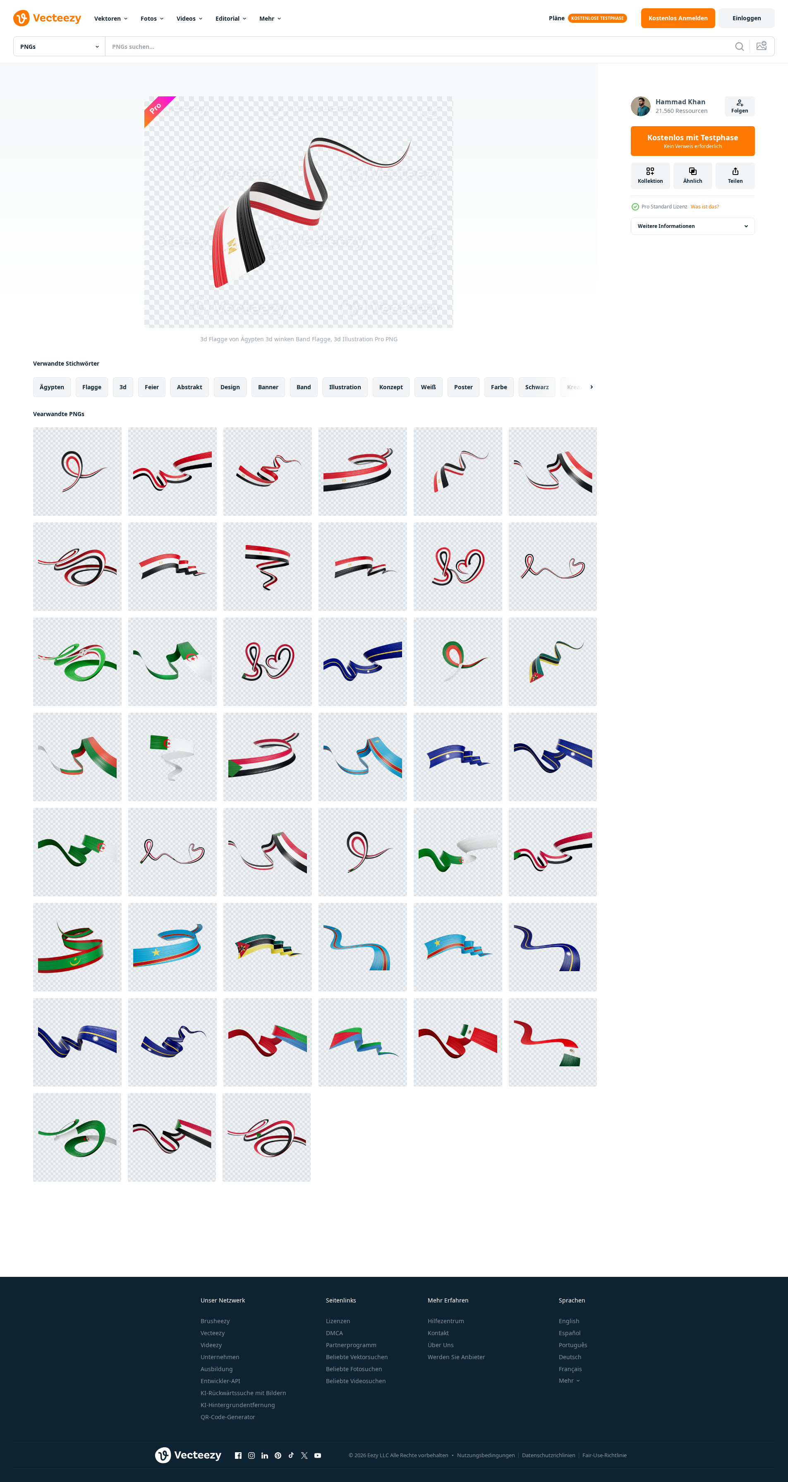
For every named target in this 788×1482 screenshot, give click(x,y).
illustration (345, 387)
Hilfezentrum (446, 1321)
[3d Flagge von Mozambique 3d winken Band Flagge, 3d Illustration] (553, 662)
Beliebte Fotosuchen (354, 1369)
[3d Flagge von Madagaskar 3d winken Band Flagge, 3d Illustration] (458, 662)
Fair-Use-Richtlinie (604, 1455)
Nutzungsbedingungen (486, 1455)
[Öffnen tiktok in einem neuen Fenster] (291, 1455)
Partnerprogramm (351, 1345)
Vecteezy (213, 1333)
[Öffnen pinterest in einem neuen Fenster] (278, 1455)
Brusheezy (215, 1321)
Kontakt (438, 1333)
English (569, 1321)
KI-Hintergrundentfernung (238, 1405)
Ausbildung (217, 1369)
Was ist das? (705, 206)
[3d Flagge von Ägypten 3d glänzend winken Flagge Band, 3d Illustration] (267, 566)
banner (268, 387)
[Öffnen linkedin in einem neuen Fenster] (264, 1455)
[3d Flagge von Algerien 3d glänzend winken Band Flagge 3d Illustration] (172, 662)
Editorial (228, 18)
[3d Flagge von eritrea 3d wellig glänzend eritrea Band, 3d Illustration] (267, 1042)
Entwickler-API (220, 1381)
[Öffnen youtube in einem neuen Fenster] (317, 1455)
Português (573, 1345)
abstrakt (189, 387)
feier (152, 387)
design (230, 387)
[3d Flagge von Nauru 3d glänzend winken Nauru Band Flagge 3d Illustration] (363, 662)
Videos (186, 18)
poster (463, 387)
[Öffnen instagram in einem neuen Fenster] (251, 1455)
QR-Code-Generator (228, 1417)
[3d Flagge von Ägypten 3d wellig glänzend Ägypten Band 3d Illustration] (77, 566)
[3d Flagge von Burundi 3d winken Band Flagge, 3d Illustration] (77, 662)
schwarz (537, 387)
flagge (91, 387)
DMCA (334, 1333)
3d (123, 387)
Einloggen (747, 18)
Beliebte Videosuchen (356, 1381)
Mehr (266, 18)
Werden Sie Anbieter (456, 1357)
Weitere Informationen (666, 226)
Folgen (739, 110)
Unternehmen (220, 1357)
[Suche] (740, 46)
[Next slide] (584, 387)
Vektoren (107, 18)
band (304, 387)
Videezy (211, 1345)
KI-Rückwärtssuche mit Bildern (243, 1393)
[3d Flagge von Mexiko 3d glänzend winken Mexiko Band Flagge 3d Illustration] (458, 1042)
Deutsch (570, 1357)
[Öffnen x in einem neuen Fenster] (304, 1455)
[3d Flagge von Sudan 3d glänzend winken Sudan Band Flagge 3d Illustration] (267, 757)
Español (570, 1333)
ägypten (52, 387)
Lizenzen (338, 1321)
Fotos (149, 18)
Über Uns (441, 1345)
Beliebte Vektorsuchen (357, 1357)
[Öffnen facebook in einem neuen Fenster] (238, 1455)
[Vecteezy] (47, 18)
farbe (499, 387)
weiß (428, 387)
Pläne (557, 18)
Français (570, 1369)
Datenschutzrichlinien (548, 1455)
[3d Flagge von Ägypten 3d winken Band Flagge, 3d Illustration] (77, 471)
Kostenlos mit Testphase (692, 141)
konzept (391, 387)
